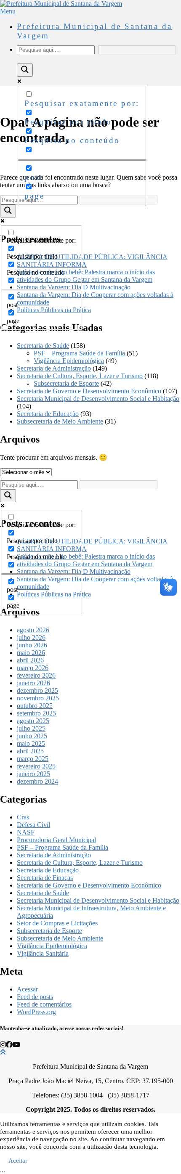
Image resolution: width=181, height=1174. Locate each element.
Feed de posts (35, 996)
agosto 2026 (33, 629)
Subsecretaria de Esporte (66, 383)
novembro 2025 (38, 698)
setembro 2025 (36, 713)
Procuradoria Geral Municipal (56, 839)
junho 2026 (32, 645)
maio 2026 (31, 652)
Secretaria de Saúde (43, 345)
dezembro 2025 (37, 690)
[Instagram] (3, 1044)
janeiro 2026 (33, 682)
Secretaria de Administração (54, 368)
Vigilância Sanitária (43, 953)
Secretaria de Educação (48, 413)
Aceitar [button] (17, 1160)
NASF (26, 832)
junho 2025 (32, 735)
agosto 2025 (33, 720)
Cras (23, 817)
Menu (8, 11)
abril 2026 (30, 660)
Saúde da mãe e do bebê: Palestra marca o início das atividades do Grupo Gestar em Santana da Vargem (86, 275)
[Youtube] (16, 1044)
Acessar (27, 989)
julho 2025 (31, 728)
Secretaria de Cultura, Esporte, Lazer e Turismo (80, 375)
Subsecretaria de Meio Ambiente (60, 421)
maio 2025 (31, 743)
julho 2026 (31, 637)
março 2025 (32, 758)
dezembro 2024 (37, 781)
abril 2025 (30, 751)
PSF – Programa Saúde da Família (79, 353)
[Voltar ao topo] (3, 1052)
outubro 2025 (35, 705)
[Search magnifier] (25, 70)
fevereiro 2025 (36, 766)
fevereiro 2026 (36, 675)
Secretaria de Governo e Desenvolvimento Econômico (89, 391)
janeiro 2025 (33, 773)
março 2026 (32, 667)
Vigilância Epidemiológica (69, 360)
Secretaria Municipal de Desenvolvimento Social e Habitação (98, 398)
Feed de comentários (44, 1004)
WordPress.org (36, 1011)
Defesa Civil (33, 824)
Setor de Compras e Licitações (57, 923)
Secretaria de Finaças (45, 877)
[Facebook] (9, 1044)
